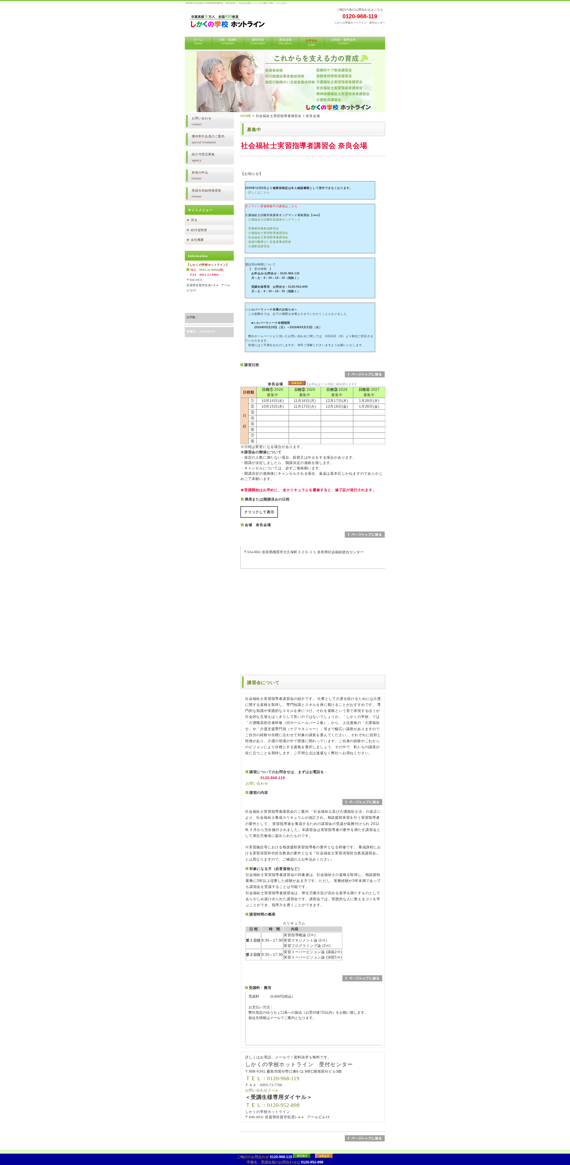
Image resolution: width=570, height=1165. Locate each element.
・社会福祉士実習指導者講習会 (266, 237)
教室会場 (285, 41)
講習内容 (257, 41)
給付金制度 (199, 230)
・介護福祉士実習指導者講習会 (266, 233)
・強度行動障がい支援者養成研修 (268, 241)
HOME (245, 116)
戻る (194, 220)
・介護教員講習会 (257, 246)
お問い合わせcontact (202, 121)
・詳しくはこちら (257, 192)
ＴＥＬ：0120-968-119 (272, 1078)
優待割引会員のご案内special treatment (208, 139)
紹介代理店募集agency (203, 157)
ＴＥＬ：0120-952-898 (272, 1105)
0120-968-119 (359, 16)
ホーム (198, 41)
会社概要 (197, 239)
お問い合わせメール (262, 1090)
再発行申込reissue (200, 175)
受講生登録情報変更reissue (206, 193)
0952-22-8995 (208, 269)
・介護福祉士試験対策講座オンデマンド (272, 219)
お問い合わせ (257, 783)
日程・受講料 (228, 41)
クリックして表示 (259, 512)
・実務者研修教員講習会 (262, 228)
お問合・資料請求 (343, 41)
